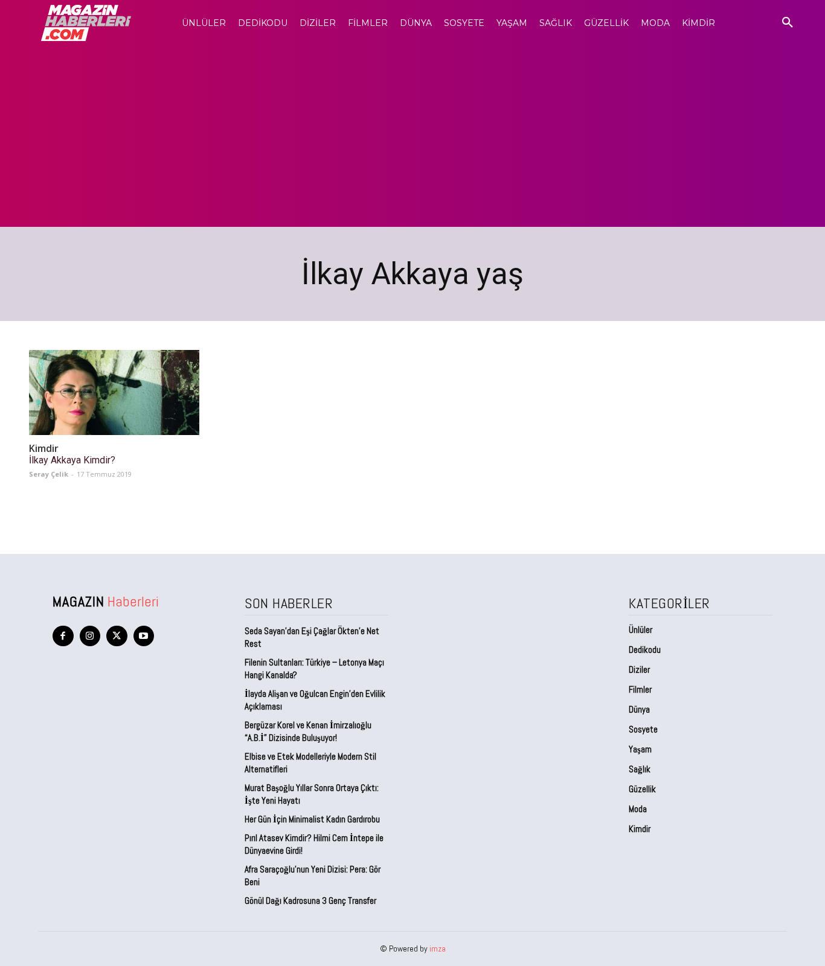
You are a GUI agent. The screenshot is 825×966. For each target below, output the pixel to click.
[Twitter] (116, 636)
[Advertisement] (412, 136)
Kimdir (44, 448)
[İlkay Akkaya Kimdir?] (114, 392)
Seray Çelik (48, 473)
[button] (788, 23)
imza (437, 948)
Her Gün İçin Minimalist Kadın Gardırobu (312, 819)
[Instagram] (90, 636)
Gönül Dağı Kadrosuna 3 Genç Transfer (310, 900)
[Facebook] (63, 636)
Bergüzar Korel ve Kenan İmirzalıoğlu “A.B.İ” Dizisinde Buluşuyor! (308, 731)
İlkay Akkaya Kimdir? (72, 460)
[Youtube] (144, 636)
